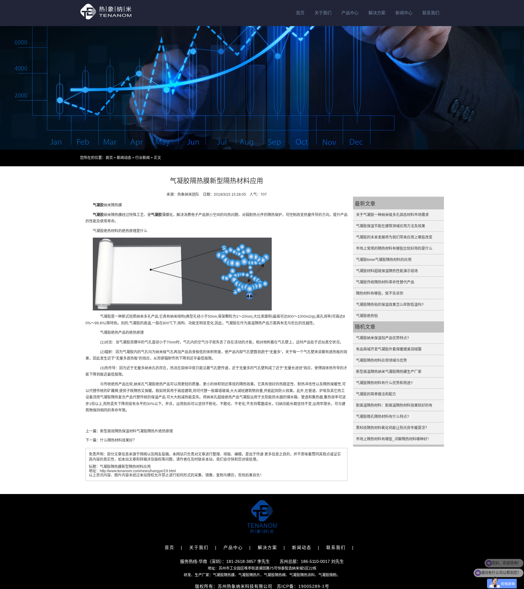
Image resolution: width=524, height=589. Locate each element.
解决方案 (376, 12)
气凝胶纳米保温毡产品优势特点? (382, 338)
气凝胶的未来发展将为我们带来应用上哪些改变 (394, 237)
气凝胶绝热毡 (367, 316)
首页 (300, 12)
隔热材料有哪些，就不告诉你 (379, 293)
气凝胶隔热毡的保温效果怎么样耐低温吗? (390, 305)
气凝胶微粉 (327, 575)
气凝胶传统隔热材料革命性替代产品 (385, 282)
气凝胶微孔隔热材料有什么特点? (382, 417)
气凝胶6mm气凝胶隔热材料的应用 (383, 260)
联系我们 (430, 12)
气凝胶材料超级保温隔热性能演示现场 (387, 271)
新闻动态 (124, 158)
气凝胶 (98, 205)
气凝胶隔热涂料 (302, 575)
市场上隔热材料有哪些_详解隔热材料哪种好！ (393, 439)
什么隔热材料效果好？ (118, 440)
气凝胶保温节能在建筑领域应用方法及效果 (390, 226)
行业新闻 (142, 158)
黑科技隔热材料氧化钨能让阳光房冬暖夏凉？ (392, 428)
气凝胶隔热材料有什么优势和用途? (384, 383)
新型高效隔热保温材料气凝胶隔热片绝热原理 (136, 431)
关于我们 (322, 12)
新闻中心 (403, 12)
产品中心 (349, 12)
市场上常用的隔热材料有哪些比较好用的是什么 (394, 248)
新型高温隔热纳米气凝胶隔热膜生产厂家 (389, 372)
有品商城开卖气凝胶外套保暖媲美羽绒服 (389, 349)
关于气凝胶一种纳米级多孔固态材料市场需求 (392, 215)
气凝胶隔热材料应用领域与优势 (381, 360)
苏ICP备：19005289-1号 (303, 586)
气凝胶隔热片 (249, 575)
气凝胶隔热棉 (275, 575)
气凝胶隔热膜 (224, 575)
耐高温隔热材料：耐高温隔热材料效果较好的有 (394, 405)
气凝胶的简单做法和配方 (376, 394)
